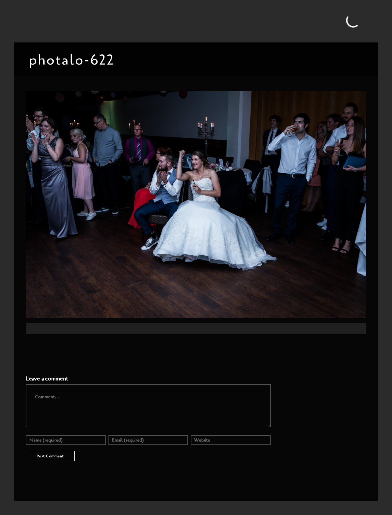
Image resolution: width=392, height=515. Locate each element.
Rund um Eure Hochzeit (152, 21)
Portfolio (98, 21)
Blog (118, 21)
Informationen (195, 21)
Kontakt (289, 21)
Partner (268, 21)
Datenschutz (341, 21)
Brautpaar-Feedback (235, 21)
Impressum (313, 21)
